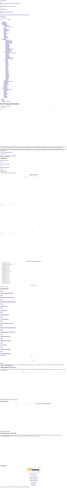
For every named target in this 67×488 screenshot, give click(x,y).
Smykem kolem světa (9, 26)
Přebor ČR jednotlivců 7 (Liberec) (6, 323)
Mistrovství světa (6, 39)
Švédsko (7, 61)
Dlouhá (5, 34)
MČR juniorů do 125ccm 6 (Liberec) (7, 297)
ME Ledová (7, 56)
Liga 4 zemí (5, 84)
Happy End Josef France (9, 365)
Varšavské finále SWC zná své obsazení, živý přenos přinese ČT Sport (10, 3)
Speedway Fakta (2, 16)
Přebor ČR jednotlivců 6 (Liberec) (6, 293)
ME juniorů (7, 55)
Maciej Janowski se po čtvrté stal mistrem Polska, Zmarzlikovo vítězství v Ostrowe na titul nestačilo (14, 14)
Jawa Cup (5, 85)
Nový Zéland (8, 74)
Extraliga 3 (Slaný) (3, 306)
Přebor (5, 32)
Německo (7, 63)
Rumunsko (7, 76)
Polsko (7, 60)
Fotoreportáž (6, 90)
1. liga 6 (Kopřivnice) (4, 319)
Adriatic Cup (6, 82)
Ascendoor (20, 486)
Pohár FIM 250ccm (8, 51)
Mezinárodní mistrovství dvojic (8, 81)
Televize (5, 95)
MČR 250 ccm (6, 30)
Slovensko (7, 64)
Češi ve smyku (6, 88)
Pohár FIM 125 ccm (9, 50)
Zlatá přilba (5, 36)
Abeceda (5, 91)
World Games (6, 86)
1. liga (5, 27)
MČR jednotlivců (6, 25)
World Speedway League (9, 48)
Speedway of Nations (9, 42)
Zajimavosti (5, 96)
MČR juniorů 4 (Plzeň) (4, 314)
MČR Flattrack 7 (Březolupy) (5, 340)
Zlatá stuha (5, 37)
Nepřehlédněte (4, 22)
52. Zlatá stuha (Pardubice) (5, 349)
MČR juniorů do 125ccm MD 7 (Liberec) (8, 301)
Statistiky (5, 94)
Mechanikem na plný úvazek (8, 89)
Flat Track (5, 97)
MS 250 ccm (8, 45)
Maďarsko (7, 72)
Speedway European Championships (11, 52)
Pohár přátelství (6, 80)
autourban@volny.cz (48, 403)
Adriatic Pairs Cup (6, 83)
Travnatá (5, 35)
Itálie (6, 70)
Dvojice (5, 28)
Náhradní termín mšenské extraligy (4, 167)
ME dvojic (7, 54)
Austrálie (7, 66)
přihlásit (14, 172)
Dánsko (7, 62)
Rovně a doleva (4, 23)
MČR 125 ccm (6, 29)
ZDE (9, 431)
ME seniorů (7, 53)
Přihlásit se (1, 363)
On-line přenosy (6, 93)
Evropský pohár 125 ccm (9, 57)
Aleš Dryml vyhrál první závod (4, 160)
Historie (5, 92)
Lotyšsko (7, 71)
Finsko (7, 68)
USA (6, 79)
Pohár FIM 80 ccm (8, 49)
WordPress (27, 486)
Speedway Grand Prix (9, 40)
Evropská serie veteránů (9, 58)
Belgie (7, 67)
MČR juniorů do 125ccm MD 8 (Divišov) (8, 327)
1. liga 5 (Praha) (3, 310)
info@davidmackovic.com (13, 399)
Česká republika (4, 24)
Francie (7, 69)
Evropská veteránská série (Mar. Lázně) (7, 332)
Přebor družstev (6, 33)
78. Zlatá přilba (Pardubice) (5, 353)
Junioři (5, 31)
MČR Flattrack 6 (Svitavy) (5, 336)
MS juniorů (7, 44)
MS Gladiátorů (8, 46)
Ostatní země (6, 59)
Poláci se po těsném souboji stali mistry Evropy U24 (7, 6)
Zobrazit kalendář (2, 355)
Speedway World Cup (9, 41)
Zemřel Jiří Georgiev (3, 9)
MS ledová (7, 47)
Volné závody (6, 38)
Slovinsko (7, 77)
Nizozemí (7, 73)
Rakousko (7, 75)
